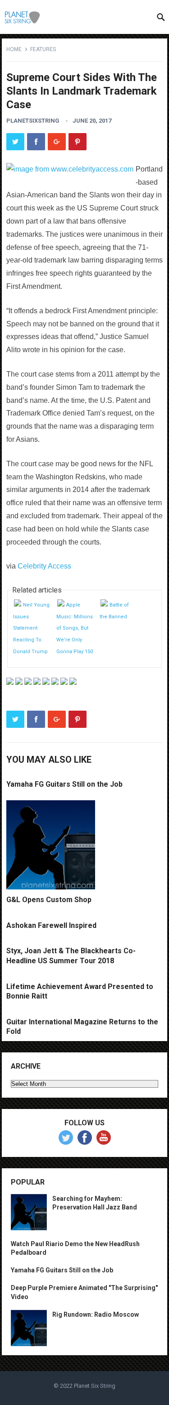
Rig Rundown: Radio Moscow (95, 1314)
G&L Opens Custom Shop (48, 899)
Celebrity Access (44, 566)
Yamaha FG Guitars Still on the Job (64, 784)
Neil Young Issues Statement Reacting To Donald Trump (31, 628)
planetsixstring (32, 120)
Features (43, 49)
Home (14, 49)
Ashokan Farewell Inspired (51, 925)
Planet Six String (94, 1385)
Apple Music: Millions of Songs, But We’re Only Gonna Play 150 (74, 628)
